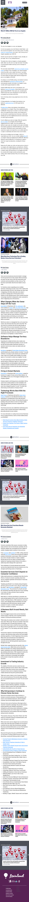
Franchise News (8, 888)
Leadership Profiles (9, 890)
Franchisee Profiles (4, 28)
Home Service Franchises (5, 254)
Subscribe (25, 2)
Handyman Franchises (9, 893)
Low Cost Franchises (9, 896)
